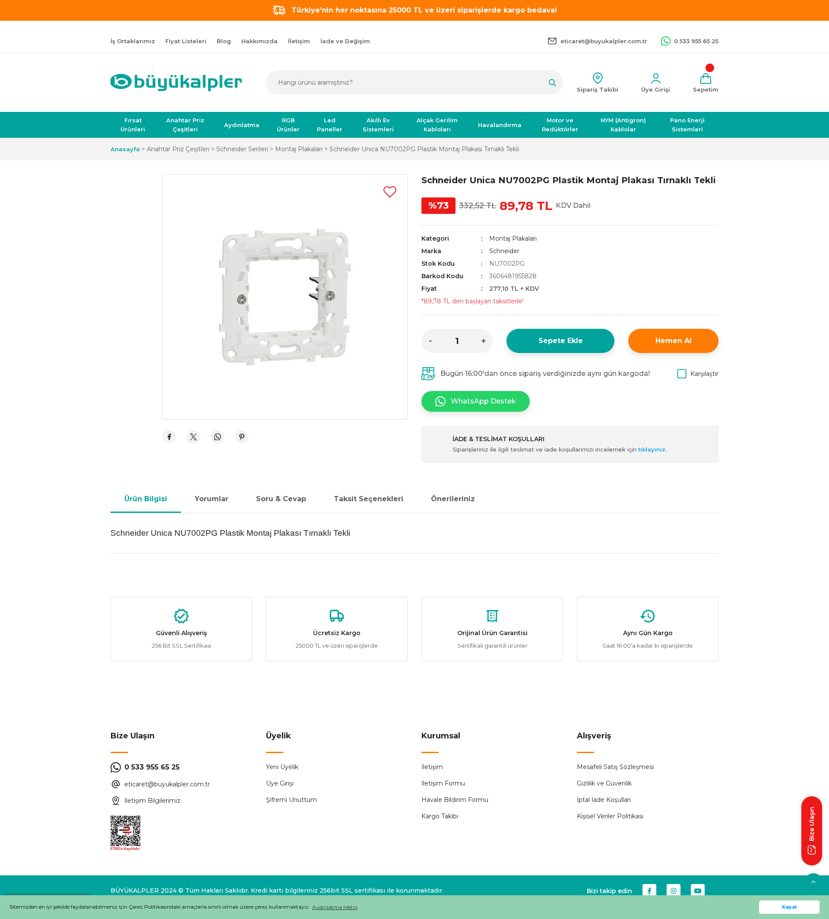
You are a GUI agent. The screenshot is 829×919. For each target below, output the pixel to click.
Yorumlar (211, 499)
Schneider (504, 251)
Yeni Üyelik (282, 767)
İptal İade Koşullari (604, 800)
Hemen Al (673, 341)
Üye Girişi (280, 783)
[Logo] (176, 82)
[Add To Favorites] (390, 192)
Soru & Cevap (281, 499)
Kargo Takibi (439, 816)
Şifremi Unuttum (291, 800)
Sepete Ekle (560, 341)
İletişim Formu (443, 783)
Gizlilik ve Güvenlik (604, 783)
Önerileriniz (453, 499)
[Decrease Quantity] (430, 341)
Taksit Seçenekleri (368, 499)
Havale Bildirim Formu (454, 800)
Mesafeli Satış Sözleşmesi (615, 767)
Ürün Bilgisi (145, 499)
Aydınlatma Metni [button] (335, 907)
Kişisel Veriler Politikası (610, 816)
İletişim (432, 767)
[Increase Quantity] (483, 341)
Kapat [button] (789, 907)
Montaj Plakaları (513, 238)
